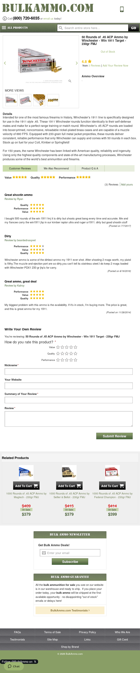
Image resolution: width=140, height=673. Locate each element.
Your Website (13, 380)
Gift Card (122, 639)
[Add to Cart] (26, 485)
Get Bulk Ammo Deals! (53, 545)
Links (87, 639)
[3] (67, 347)
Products (17, 28)
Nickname (11, 365)
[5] (75, 347)
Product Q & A (90, 168)
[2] (62, 347)
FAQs (17, 632)
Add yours (127, 184)
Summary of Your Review (21, 394)
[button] (5, 63)
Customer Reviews (20, 168)
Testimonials (17, 639)
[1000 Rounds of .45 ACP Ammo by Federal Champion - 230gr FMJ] (112, 472)
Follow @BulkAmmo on (18, 661)
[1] (58, 347)
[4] (71, 347)
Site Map (52, 639)
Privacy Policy (87, 632)
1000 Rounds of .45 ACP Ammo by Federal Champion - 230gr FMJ (112, 495)
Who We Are (122, 632)
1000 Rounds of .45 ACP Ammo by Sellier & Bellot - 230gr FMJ (69, 495)
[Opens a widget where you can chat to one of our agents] (14, 666)
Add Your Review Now (115, 65)
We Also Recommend (56, 168)
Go (133, 28)
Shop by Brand (70, 647)
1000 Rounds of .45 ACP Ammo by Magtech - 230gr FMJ (26, 495)
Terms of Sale (52, 632)
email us (48, 18)
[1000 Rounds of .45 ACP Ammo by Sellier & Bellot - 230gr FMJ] (69, 472)
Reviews (94, 65)
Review (9, 408)
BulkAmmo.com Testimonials (69, 610)
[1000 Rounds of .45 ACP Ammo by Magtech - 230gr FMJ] (26, 472)
